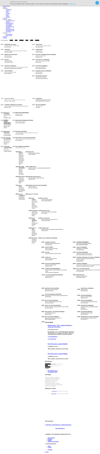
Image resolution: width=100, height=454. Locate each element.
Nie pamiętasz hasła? (52, 372)
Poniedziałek (8, 9)
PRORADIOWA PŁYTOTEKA (9, 24)
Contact (49, 447)
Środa (7, 12)
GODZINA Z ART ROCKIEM (10, 31)
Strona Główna (51, 437)
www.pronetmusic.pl (52, 336)
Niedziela (8, 17)
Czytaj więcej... (72, 3)
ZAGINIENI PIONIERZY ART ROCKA (10, 27)
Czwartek (8, 13)
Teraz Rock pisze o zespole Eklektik (57, 344)
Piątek (7, 14)
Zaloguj (47, 368)
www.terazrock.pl (52, 338)
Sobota (7, 15)
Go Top (47, 452)
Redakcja (50, 439)
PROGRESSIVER (10, 29)
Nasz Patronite (9, 34)
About (49, 446)
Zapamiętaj (47, 367)
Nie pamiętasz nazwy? (53, 370)
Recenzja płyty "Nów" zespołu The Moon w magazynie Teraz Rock (60, 326)
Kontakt (50, 440)
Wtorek (7, 10)
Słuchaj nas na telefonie (53, 441)
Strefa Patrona (9, 35)
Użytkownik (48, 364)
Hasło (46, 365)
